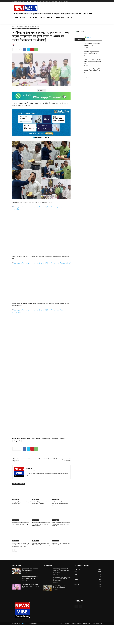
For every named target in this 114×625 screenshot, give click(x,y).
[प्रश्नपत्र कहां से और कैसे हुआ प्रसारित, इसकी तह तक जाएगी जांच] (21, 493)
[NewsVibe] (13, 45)
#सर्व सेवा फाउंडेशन (55, 438)
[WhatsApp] (36, 49)
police (29, 28)
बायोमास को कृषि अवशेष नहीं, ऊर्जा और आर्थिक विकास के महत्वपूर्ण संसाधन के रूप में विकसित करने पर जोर (61, 524)
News (25, 28)
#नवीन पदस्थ (23, 438)
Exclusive (21, 28)
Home (13, 26)
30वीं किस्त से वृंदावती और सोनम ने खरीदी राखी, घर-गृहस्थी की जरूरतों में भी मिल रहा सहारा (60, 503)
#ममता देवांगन (38, 438)
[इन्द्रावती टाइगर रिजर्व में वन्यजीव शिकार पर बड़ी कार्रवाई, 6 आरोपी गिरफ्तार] (61, 535)
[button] (100, 22)
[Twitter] (101, 1)
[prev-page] (13, 550)
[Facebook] (98, 1)
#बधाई (33, 438)
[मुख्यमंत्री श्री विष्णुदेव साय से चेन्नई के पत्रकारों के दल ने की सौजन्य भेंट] (41, 493)
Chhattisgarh (20, 26)
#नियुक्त (28, 438)
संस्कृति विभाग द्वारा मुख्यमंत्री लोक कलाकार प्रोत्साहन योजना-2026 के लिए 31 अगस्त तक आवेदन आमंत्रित (61, 579)
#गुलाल (18, 438)
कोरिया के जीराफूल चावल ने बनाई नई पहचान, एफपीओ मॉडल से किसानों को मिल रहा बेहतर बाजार (61, 570)
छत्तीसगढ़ (37, 28)
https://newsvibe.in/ (30, 471)
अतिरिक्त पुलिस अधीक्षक (17, 441)
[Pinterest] (32, 49)
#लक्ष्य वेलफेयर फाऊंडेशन (46, 438)
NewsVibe (18, 45)
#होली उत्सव (62, 438)
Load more (87, 77)
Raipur (33, 28)
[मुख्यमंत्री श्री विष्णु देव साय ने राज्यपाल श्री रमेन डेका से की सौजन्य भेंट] (47, 588)
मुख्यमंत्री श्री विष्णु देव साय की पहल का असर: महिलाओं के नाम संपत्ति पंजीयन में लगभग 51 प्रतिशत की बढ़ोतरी (41, 524)
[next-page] (16, 550)
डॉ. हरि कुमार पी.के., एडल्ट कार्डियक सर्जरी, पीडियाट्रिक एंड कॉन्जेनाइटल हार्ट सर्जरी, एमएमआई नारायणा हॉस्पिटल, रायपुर (20, 545)
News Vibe (24, 623)
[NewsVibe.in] (25, 8)
